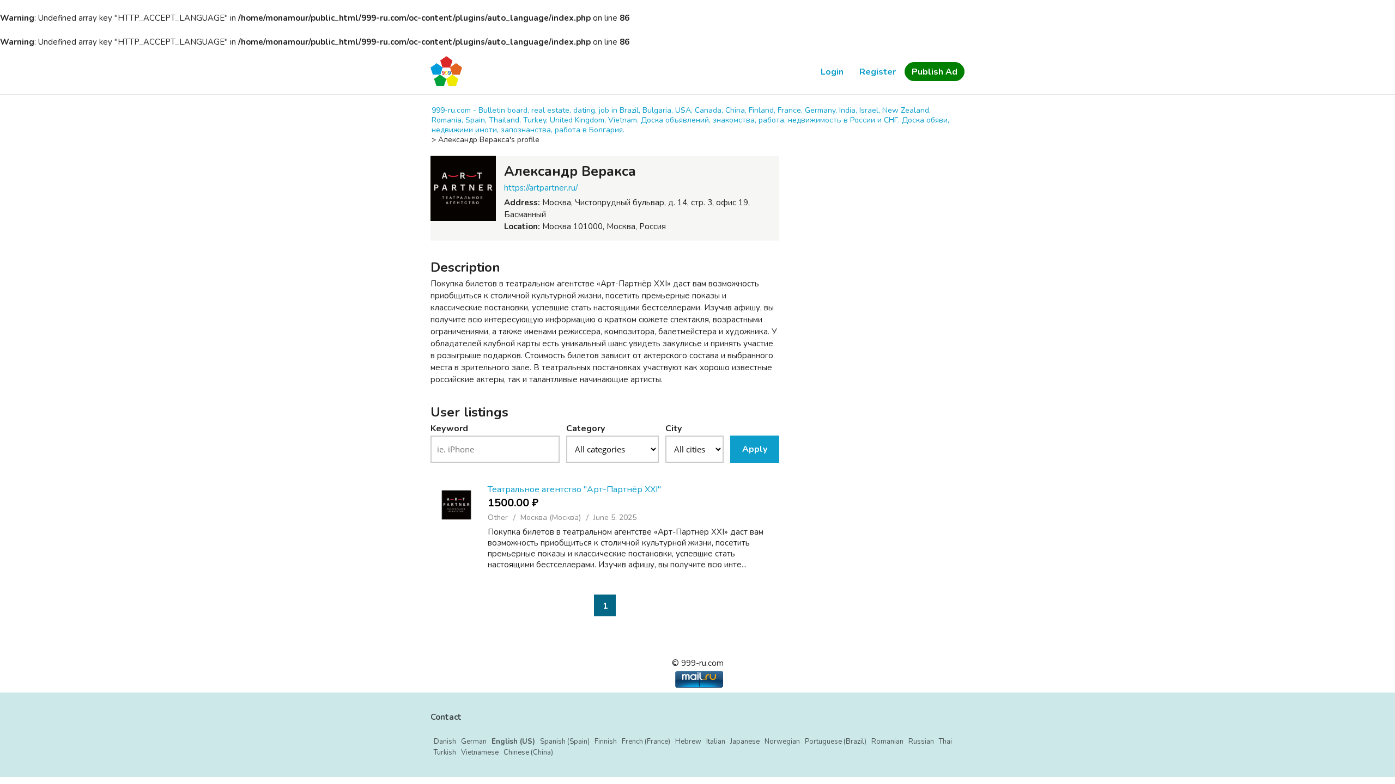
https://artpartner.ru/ (541, 187)
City (673, 428)
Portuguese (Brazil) (835, 741)
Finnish (606, 741)
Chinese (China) (528, 752)
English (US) (513, 741)
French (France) (646, 741)
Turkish (445, 752)
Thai (945, 741)
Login (832, 72)
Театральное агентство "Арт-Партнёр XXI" (574, 489)
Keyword (449, 428)
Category (585, 428)
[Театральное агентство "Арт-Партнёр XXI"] (456, 504)
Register (877, 72)
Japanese (745, 741)
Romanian (887, 741)
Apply (754, 449)
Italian (715, 741)
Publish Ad (934, 72)
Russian (921, 741)
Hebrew (688, 741)
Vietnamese (480, 752)
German (474, 741)
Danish (445, 741)
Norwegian (782, 741)
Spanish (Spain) (565, 741)
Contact (446, 717)
